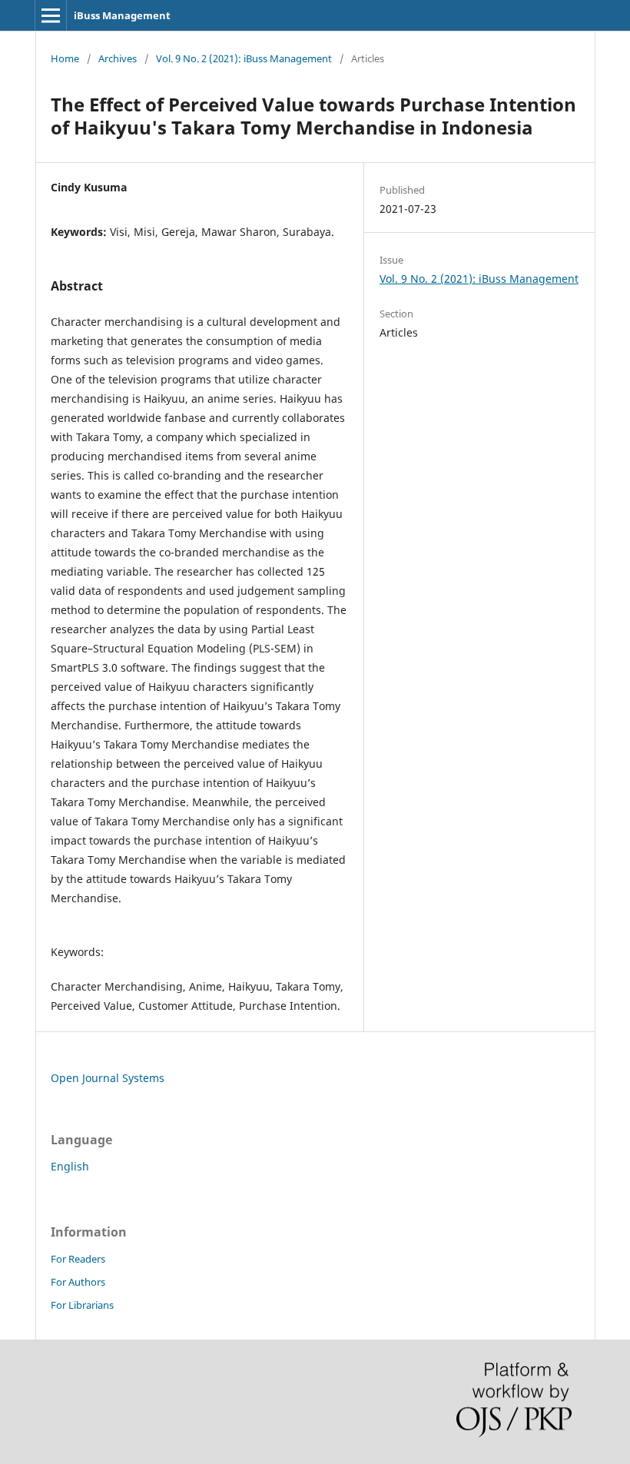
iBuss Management (122, 15)
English (70, 1166)
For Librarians (82, 1305)
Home (65, 58)
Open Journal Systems (107, 1078)
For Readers (78, 1259)
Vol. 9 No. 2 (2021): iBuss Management (244, 58)
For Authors (78, 1282)
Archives (117, 58)
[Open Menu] (50, 15)
